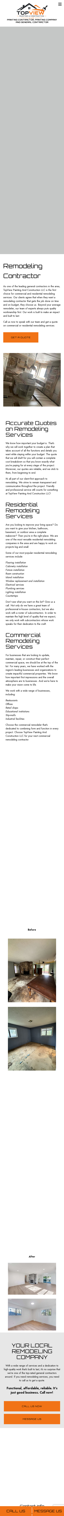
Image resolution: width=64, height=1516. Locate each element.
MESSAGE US (32, 1419)
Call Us (16, 1511)
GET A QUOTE (21, 337)
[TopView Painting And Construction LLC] (32, 10)
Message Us (48, 1511)
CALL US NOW (32, 1406)
